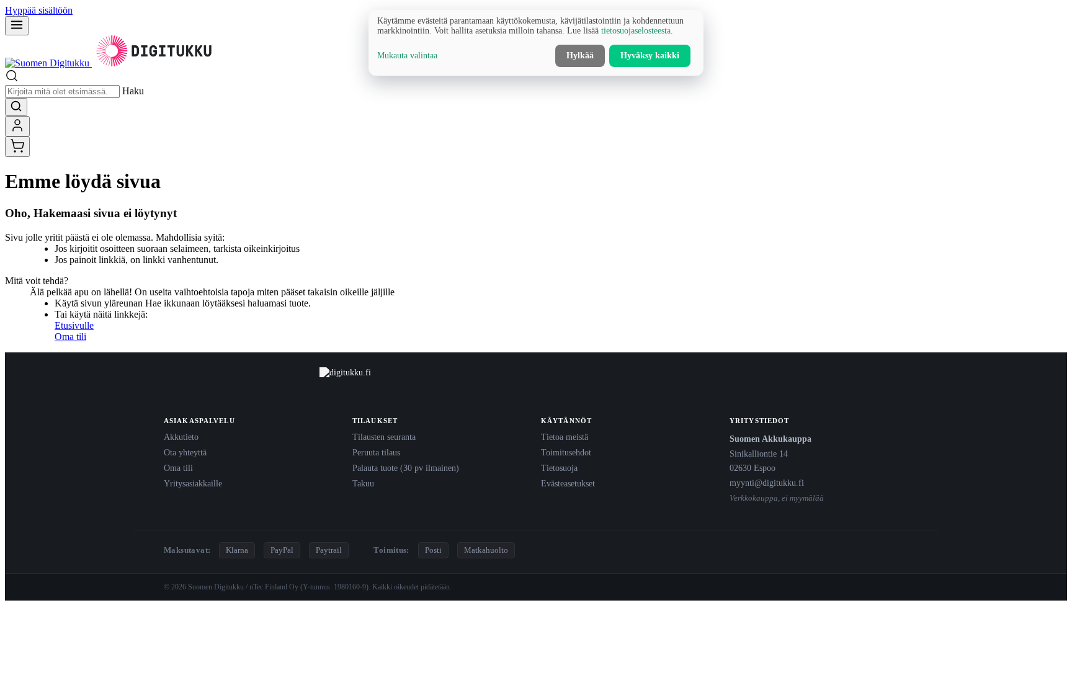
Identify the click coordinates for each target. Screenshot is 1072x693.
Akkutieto (181, 437)
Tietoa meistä (564, 437)
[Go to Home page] (110, 63)
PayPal (281, 550)
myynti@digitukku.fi (767, 483)
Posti (433, 550)
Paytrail (329, 550)
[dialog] (536, 43)
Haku (133, 91)
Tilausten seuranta (384, 437)
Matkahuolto (486, 550)
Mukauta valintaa (407, 55)
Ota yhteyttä (185, 452)
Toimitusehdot (566, 452)
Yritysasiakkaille (193, 483)
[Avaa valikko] (17, 25)
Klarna (237, 550)
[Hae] (16, 107)
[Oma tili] (17, 126)
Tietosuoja (559, 468)
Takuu (363, 483)
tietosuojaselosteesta (636, 30)
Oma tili (70, 336)
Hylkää (580, 55)
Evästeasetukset (568, 483)
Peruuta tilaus (376, 452)
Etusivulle (74, 325)
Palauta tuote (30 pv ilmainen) (405, 468)
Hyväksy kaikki (649, 55)
